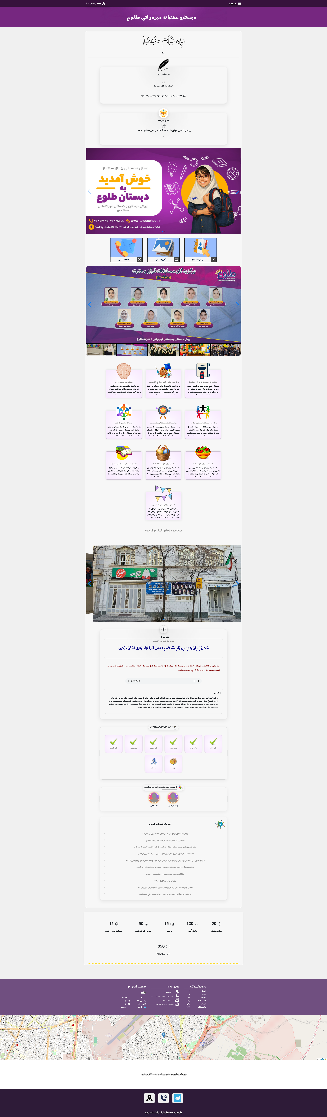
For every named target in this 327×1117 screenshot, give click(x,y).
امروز (204, 991)
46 (189, 998)
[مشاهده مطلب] (203, 371)
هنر (173, 768)
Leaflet (322, 1059)
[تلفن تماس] (163, 1098)
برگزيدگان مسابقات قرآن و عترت (203, 382)
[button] (163, 1035)
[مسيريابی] (149, 1098)
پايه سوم (173, 748)
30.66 (124, 998)
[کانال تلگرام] (177, 1098)
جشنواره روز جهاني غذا (203, 464)
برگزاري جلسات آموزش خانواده (203, 423)
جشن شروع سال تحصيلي (163, 505)
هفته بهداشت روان (124, 382)
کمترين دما (142, 1004)
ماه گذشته (202, 1001)
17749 (187, 1007)
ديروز (204, 994)
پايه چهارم (153, 748)
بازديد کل (202, 1007)
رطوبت (140, 1007)
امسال (203, 1004)
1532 (187, 1004)
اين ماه (203, 998)
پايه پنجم (133, 748)
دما (142, 998)
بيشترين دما (141, 1001)
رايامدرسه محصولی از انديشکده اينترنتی (163, 1112)
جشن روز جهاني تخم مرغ (163, 464)
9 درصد (124, 1007)
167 (188, 1001)
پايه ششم (114, 748)
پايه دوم (193, 748)
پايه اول (213, 748)
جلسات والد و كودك (124, 423)
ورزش (153, 768)
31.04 (127, 1001)
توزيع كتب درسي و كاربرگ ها (124, 464)
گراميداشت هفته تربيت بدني (163, 423)
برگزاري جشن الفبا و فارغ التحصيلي (163, 382)
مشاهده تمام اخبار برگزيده (163, 531)
